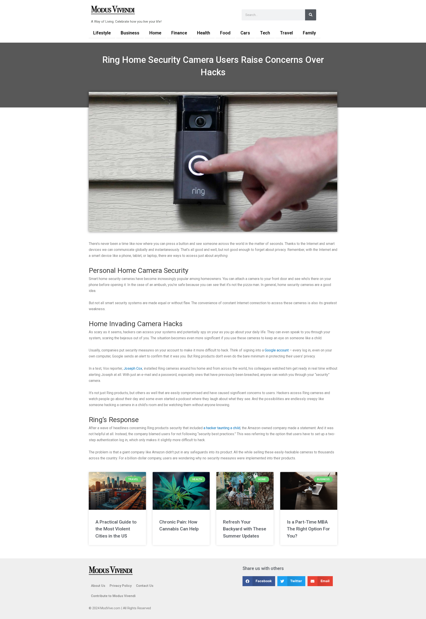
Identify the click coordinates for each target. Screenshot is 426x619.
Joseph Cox (133, 368)
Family (309, 33)
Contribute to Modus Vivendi (113, 596)
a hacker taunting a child (221, 428)
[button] (259, 581)
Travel (286, 33)
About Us (98, 586)
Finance (179, 33)
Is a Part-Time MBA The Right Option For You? (308, 529)
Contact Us (144, 586)
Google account (277, 350)
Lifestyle (102, 33)
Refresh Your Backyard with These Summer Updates (244, 529)
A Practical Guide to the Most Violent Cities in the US (115, 529)
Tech (265, 33)
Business (130, 33)
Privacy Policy (121, 586)
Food (225, 33)
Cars (245, 33)
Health (203, 33)
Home (155, 33)
